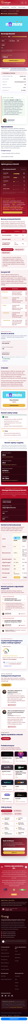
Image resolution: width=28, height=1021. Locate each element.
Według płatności (8, 813)
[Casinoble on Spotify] (12, 996)
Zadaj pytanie (6, 685)
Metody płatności (5, 962)
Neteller (16, 982)
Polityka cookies (17, 1015)
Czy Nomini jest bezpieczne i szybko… (18, 68)
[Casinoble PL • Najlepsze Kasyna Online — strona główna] (5, 2)
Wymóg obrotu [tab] (19, 249)
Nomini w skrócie (5, 68)
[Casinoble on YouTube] (5, 996)
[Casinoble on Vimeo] (9, 996)
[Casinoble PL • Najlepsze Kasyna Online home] (5, 916)
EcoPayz (17, 989)
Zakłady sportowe (5, 953)
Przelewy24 (17, 976)
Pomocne (12, 705)
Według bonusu (7, 810)
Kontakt (16, 960)
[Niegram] (22, 889)
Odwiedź (17, 577)
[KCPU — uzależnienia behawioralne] (5, 889)
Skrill (16, 979)
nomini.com (23, 76)
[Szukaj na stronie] (22, 3)
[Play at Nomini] (14, 394)
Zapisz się (14, 852)
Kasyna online (12, 11)
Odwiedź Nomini (14, 1019)
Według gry (18, 810)
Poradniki (19, 813)
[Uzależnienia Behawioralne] (14, 894)
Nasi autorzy (18, 954)
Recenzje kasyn (5, 7)
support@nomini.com (9, 507)
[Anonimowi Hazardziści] (14, 889)
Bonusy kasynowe (5, 956)
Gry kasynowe (4, 959)
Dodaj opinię (6, 738)
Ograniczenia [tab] (5, 252)
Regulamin (10, 1015)
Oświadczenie (3, 1015)
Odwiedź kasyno (13, 60)
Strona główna (4, 11)
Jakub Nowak (9, 50)
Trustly (16, 985)
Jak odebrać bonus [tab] (7, 249)
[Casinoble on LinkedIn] (2, 996)
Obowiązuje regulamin (20, 63)
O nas (16, 951)
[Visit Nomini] (17, 538)
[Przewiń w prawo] (26, 7)
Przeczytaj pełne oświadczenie (15, 1007)
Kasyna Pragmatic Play (6, 979)
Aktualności (17, 957)
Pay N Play (13, 7)
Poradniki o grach (5, 969)
